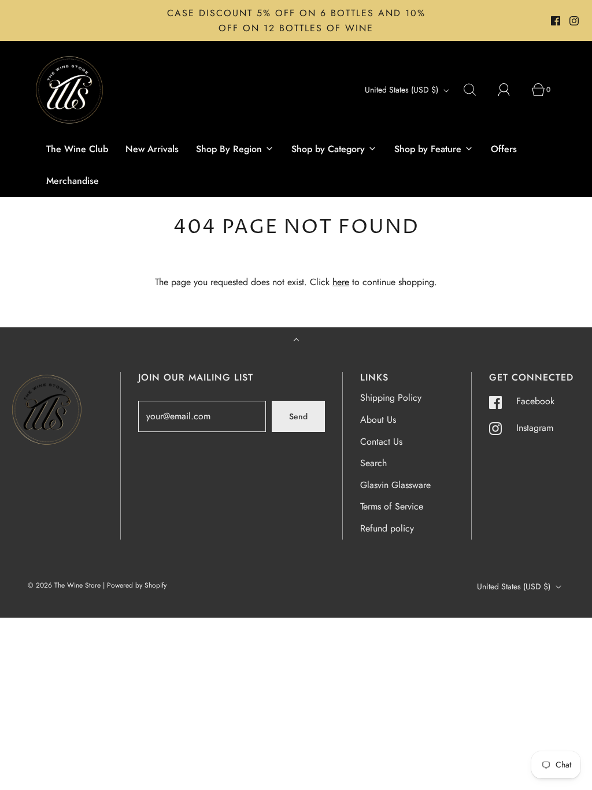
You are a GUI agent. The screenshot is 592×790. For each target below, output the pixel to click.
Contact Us (381, 441)
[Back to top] (296, 341)
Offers (504, 149)
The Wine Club (77, 149)
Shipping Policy (390, 397)
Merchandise (72, 180)
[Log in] (510, 89)
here (340, 282)
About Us (378, 419)
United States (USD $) (403, 89)
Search (373, 463)
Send (298, 416)
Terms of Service (391, 506)
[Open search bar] (476, 89)
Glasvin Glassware (395, 485)
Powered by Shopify (136, 585)
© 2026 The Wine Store (64, 585)
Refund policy (387, 528)
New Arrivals (152, 149)
